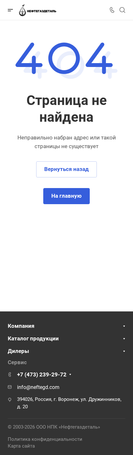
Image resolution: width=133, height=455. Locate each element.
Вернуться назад (66, 169)
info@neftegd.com (38, 387)
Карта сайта (21, 446)
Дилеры (18, 351)
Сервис (17, 362)
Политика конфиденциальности (45, 439)
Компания (21, 326)
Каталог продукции (33, 338)
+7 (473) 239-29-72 (41, 374)
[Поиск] (122, 10)
